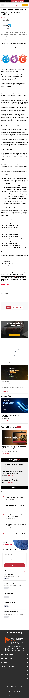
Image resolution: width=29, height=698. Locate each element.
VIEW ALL (14, 487)
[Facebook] (9, 691)
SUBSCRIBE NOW (14, 686)
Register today (5, 284)
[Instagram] (17, 691)
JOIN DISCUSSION (14, 353)
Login (8, 1)
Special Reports (10, 427)
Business (3, 17)
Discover (6, 293)
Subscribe (25, 5)
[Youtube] (19, 691)
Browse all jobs (22, 571)
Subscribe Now (14, 335)
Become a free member (17, 1)
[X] (12, 691)
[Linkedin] (14, 691)
